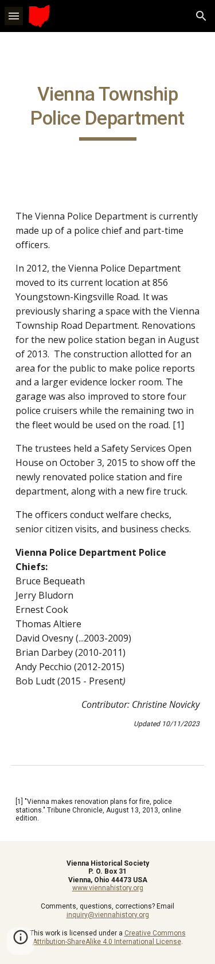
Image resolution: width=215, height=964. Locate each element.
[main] (108, 111)
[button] (14, 15)
